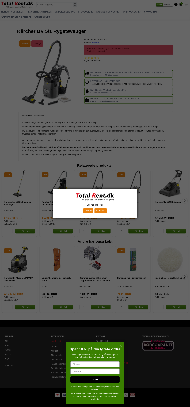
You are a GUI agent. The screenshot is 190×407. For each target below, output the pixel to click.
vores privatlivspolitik (95, 396)
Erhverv (100, 211)
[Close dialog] (121, 345)
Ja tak (95, 379)
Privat (88, 211)
